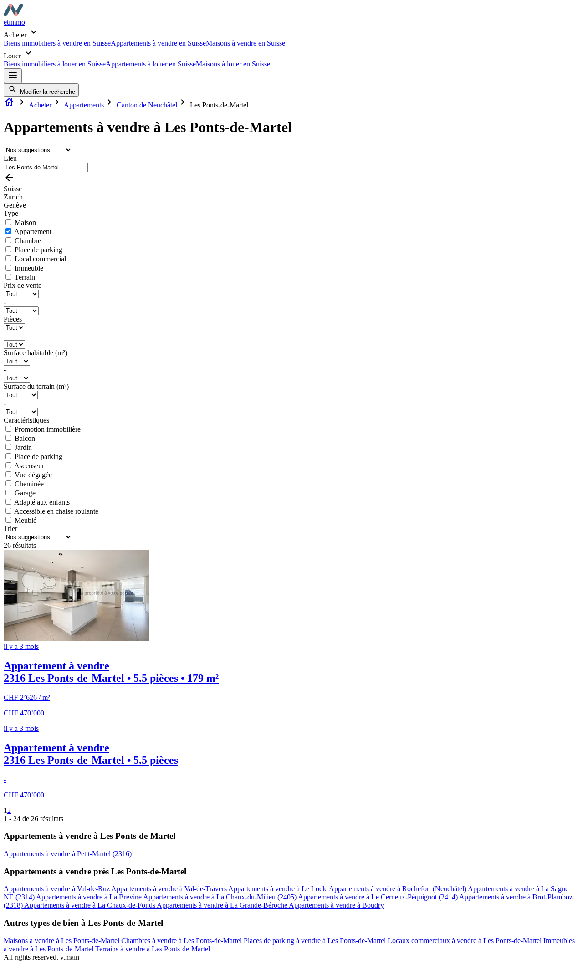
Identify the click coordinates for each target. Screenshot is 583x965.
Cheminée (29, 484)
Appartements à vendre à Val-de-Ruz (57, 889)
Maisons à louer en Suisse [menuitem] (233, 64)
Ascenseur (29, 466)
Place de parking (38, 250)
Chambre (28, 241)
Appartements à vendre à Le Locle (278, 889)
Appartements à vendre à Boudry (336, 905)
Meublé (25, 520)
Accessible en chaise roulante (56, 511)
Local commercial (40, 259)
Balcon (25, 438)
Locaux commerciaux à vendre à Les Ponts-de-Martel (465, 941)
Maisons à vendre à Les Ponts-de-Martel (62, 941)
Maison (25, 222)
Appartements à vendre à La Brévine (89, 897)
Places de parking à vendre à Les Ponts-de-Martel (316, 941)
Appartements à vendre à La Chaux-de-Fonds (90, 905)
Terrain (25, 277)
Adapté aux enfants (42, 502)
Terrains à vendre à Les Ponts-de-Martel (152, 949)
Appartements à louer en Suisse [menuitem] (151, 64)
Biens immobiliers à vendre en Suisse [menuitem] (57, 43)
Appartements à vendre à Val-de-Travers (169, 889)
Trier (10, 528)
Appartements (84, 105)
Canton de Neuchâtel (147, 105)
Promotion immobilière (48, 429)
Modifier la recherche (46, 91)
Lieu (10, 158)
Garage (25, 493)
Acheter (40, 105)
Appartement (32, 231)
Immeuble (29, 268)
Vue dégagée (33, 475)
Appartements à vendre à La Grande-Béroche (223, 905)
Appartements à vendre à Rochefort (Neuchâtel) (398, 889)
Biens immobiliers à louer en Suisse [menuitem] (55, 64)
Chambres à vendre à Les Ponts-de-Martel (182, 941)
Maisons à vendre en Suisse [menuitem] (245, 43)
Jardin (23, 447)
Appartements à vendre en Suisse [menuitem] (158, 43)
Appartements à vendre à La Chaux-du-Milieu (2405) (220, 897)
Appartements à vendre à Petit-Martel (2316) (68, 854)
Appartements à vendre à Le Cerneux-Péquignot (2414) (378, 897)
